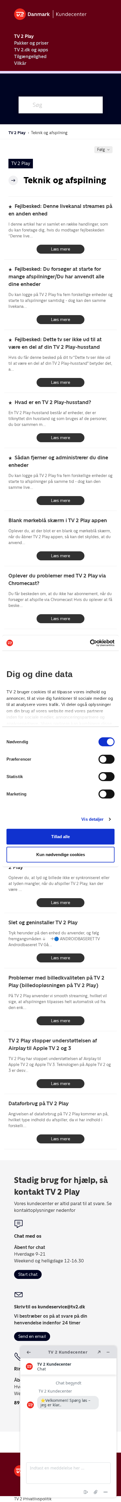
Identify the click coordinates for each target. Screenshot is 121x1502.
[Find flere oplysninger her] (68, 1422)
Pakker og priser (31, 43)
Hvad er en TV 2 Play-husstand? (53, 402)
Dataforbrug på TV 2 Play (38, 1103)
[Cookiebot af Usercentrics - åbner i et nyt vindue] (90, 642)
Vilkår (20, 63)
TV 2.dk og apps (31, 49)
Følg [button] (101, 149)
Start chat (27, 1274)
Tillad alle (60, 836)
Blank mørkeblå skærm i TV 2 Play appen (57, 520)
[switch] (106, 759)
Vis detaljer (92, 819)
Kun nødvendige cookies (60, 854)
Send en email (32, 1336)
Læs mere (60, 249)
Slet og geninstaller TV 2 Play (43, 922)
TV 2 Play (24, 36)
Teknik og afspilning (49, 132)
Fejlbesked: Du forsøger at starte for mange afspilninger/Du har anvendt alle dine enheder (56, 276)
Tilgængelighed (30, 56)
